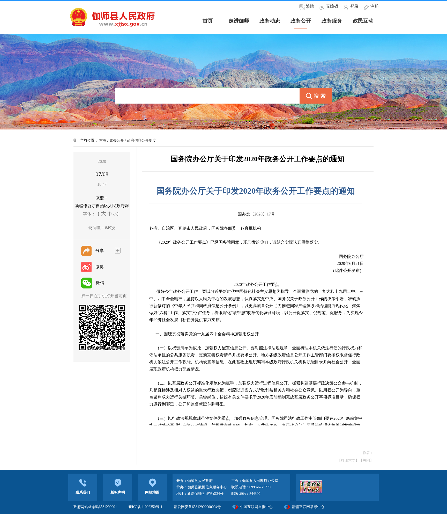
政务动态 (269, 21)
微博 (99, 266)
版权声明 (117, 492)
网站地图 (152, 492)
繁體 (310, 6)
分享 (99, 250)
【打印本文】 (348, 460)
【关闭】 (366, 460)
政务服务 (332, 21)
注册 (374, 6)
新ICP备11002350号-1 (145, 507)
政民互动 (363, 21)
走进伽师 (238, 21)
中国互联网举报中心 (256, 507)
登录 (354, 6)
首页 (102, 140)
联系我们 (83, 492)
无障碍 (332, 6)
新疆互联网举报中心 (308, 507)
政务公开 (300, 21)
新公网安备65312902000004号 (197, 507)
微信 (100, 282)
